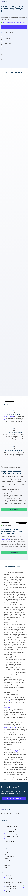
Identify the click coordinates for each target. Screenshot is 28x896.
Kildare (10, 700)
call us (21, 751)
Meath (14, 700)
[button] (26, 2)
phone (8, 705)
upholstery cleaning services (11, 727)
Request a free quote (9, 416)
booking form (16, 751)
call (4, 419)
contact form (7, 707)
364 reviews (22, 22)
